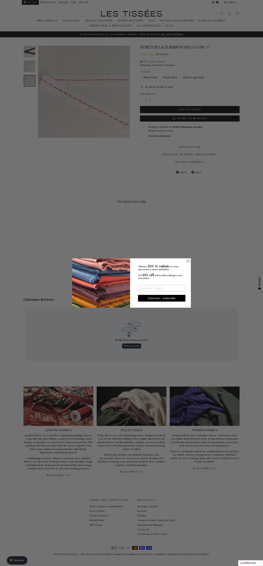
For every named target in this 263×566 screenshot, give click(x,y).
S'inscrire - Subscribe (162, 298)
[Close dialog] (188, 261)
